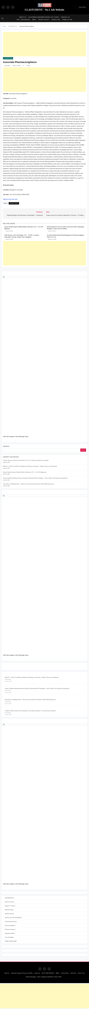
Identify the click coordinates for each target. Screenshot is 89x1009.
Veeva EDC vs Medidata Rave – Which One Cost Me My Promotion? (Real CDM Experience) (28, 484)
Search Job (55, 19)
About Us (22, 17)
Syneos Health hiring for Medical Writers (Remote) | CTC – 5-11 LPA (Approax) (24, 472)
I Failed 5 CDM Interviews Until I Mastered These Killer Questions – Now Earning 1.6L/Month (30, 710)
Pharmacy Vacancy (10, 929)
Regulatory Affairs (10, 933)
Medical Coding (9, 909)
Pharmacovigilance (10, 925)
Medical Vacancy (9, 913)
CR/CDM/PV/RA (8, 58)
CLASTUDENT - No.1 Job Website (44, 9)
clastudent (7, 65)
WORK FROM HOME (11, 941)
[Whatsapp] (49, 969)
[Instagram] (8, 7)
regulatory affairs (14, 203)
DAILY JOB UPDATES (23, 19)
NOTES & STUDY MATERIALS (13, 917)
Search (6, 446)
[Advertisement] (44, 44)
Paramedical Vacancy (11, 921)
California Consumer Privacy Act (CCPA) (43, 17)
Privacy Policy (43, 19)
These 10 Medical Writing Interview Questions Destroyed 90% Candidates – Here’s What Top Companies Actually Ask (35, 478)
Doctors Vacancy (9, 902)
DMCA (34, 19)
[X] (12, 7)
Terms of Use (67, 19)
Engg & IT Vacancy (10, 905)
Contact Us (65, 17)
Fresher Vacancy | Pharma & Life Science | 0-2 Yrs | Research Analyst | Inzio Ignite (25, 460)
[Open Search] (86, 18)
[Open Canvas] (2, 18)
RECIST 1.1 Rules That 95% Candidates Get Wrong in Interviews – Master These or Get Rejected (30, 466)
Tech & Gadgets (9, 937)
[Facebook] (3, 7)
